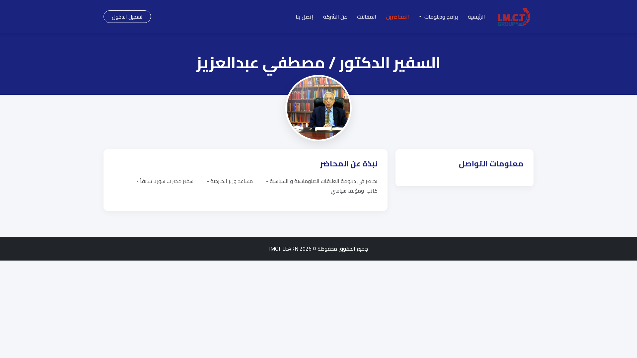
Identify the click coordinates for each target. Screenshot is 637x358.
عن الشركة (335, 17)
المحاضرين (397, 17)
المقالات (366, 17)
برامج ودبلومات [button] (440, 17)
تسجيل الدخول (127, 17)
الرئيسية (476, 17)
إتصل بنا (304, 17)
